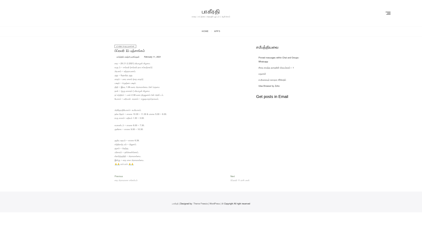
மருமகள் (262, 73)
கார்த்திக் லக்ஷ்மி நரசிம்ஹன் (127, 56)
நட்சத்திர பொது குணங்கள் (125, 46)
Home (205, 31)
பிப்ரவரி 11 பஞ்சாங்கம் (130, 51)
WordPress (215, 203)
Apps (217, 31)
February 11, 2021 (152, 56)
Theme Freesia (200, 203)
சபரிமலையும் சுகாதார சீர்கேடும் (272, 79)
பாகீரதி (211, 11)
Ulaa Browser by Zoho (269, 85)
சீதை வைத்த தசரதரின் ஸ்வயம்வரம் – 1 (276, 67)
